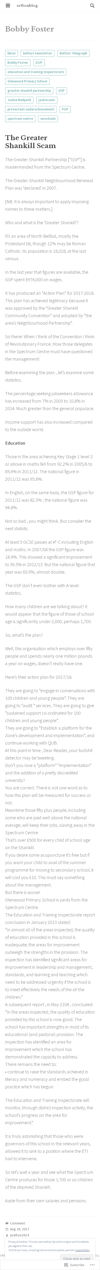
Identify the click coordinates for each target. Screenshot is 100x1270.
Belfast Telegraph (73, 53)
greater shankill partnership (29, 90)
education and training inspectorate (35, 72)
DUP (39, 62)
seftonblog (27, 5)
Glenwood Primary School (27, 81)
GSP (61, 90)
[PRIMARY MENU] (8, 5)
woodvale (48, 118)
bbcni (11, 53)
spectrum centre (20, 118)
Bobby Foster (17, 62)
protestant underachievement (30, 109)
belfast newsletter (37, 53)
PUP (65, 109)
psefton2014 (19, 1235)
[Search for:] (91, 5)
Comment (17, 1223)
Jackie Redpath (19, 100)
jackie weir (47, 100)
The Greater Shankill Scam (30, 142)
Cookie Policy (82, 1250)
